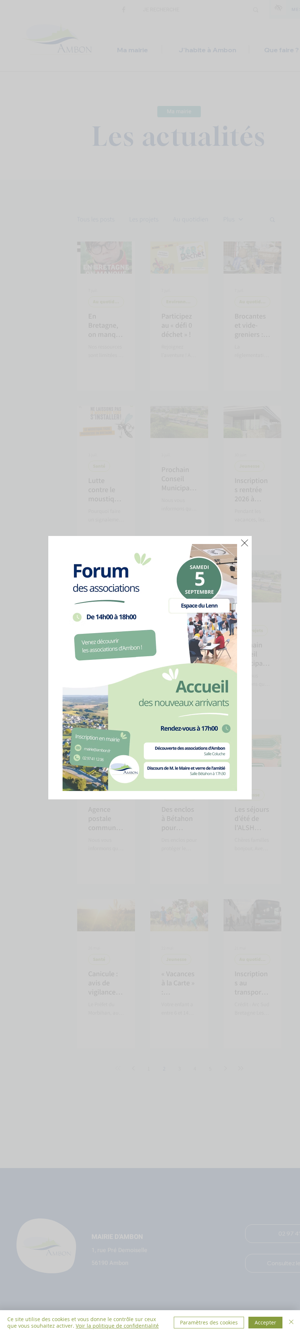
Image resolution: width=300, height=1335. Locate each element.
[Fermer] (291, 1322)
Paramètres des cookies (209, 1322)
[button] (244, 543)
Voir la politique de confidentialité (117, 1325)
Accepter (265, 1322)
